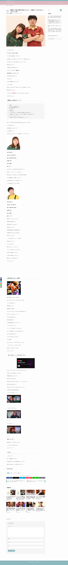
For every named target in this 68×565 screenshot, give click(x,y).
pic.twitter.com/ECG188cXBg (14, 115)
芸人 (10, 13)
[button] (9, 478)
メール (9, 542)
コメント (9, 526)
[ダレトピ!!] (10, 3)
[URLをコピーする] (42, 478)
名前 (9, 538)
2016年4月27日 (26, 117)
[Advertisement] (26, 268)
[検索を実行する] (61, 10)
